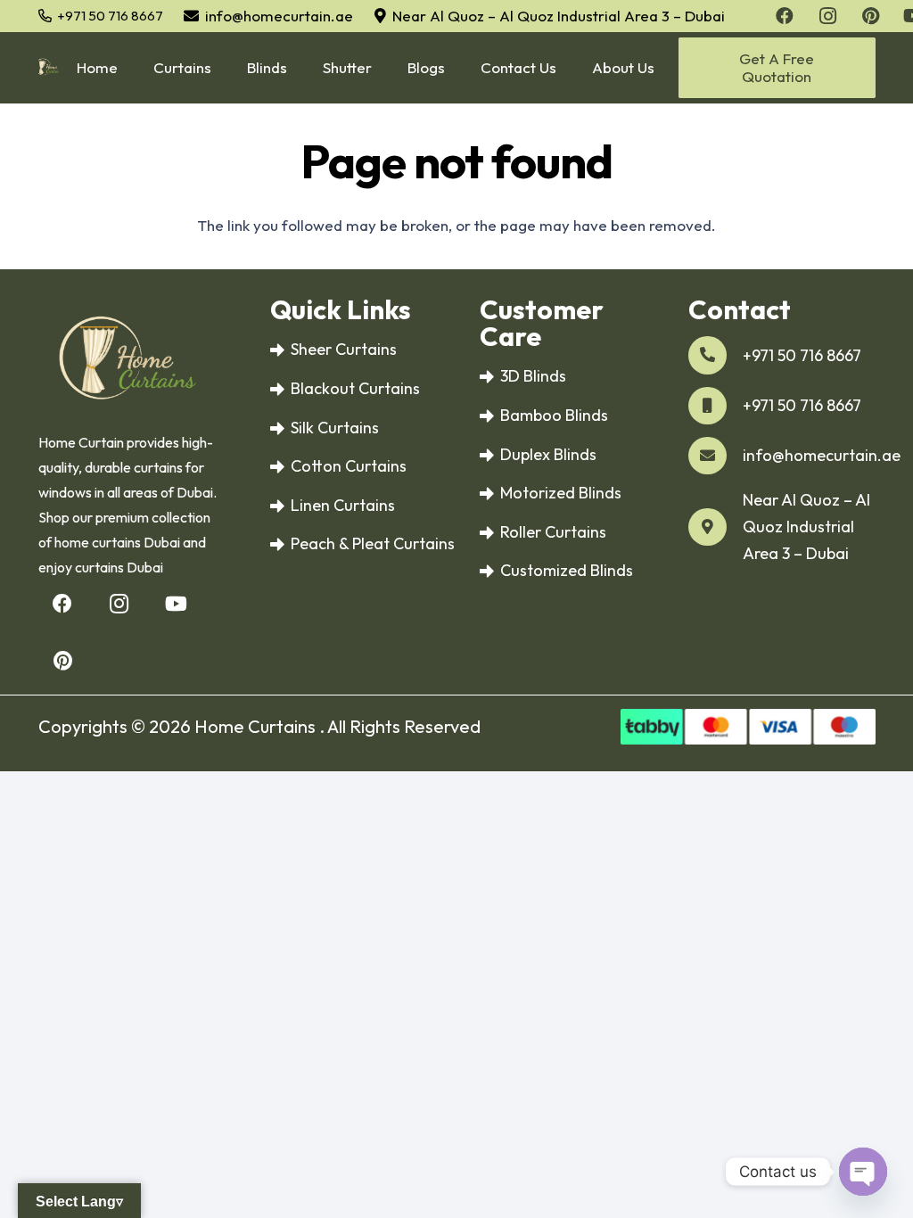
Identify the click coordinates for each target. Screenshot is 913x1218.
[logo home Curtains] (49, 68)
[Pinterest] (62, 661)
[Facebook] (62, 604)
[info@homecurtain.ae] (715, 456)
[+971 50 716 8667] (715, 355)
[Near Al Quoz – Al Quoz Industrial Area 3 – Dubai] (715, 527)
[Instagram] (119, 604)
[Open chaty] (863, 1172)
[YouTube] (176, 604)
